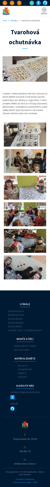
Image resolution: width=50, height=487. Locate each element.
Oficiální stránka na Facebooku (25, 392)
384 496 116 (25, 451)
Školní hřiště (15, 326)
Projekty (22, 373)
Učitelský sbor (21, 350)
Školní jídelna (15, 319)
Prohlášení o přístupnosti (25, 479)
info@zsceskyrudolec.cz (25, 463)
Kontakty (22, 377)
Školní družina (16, 323)
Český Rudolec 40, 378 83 (25, 439)
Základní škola (16, 311)
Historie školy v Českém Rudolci (25, 330)
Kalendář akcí (25, 369)
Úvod (5, 20)
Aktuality (13, 20)
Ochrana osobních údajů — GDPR (25, 482)
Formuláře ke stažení (25, 346)
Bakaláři (14, 403)
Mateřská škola (16, 315)
